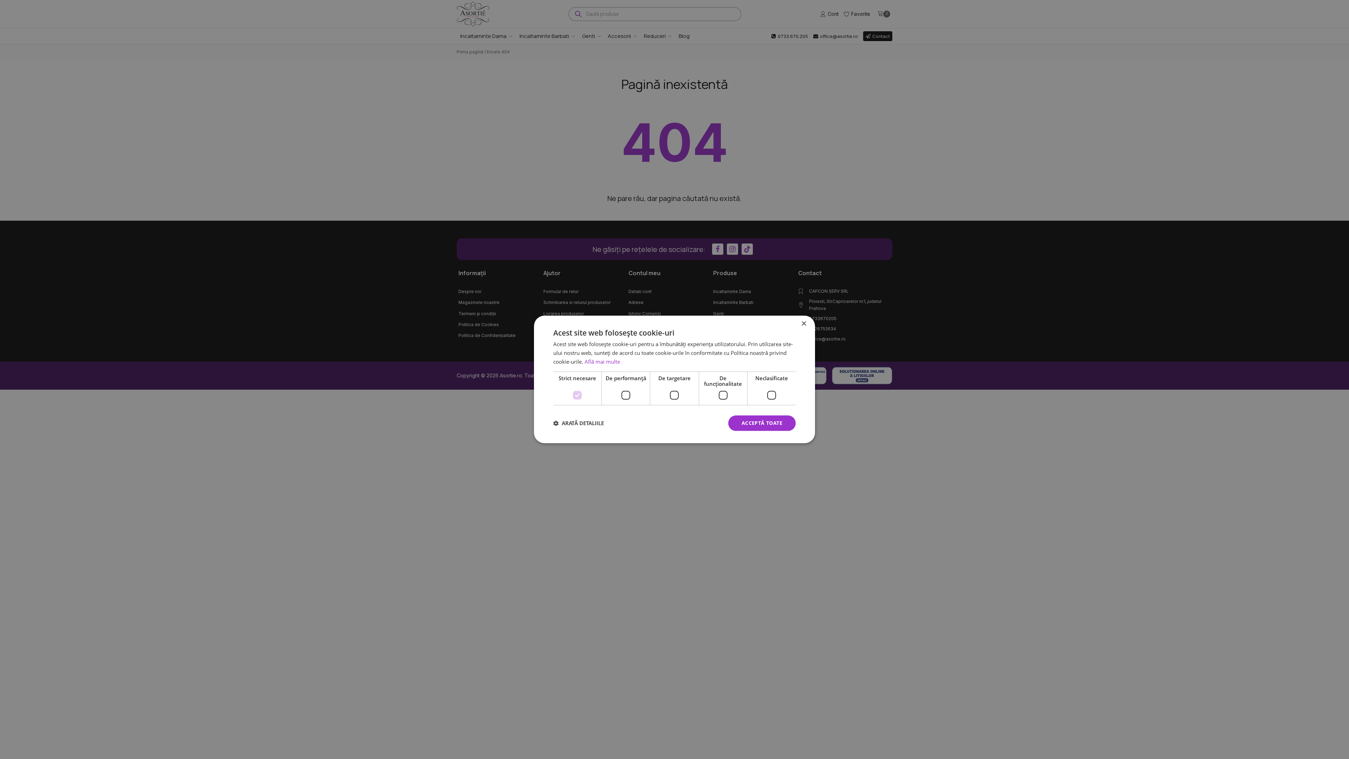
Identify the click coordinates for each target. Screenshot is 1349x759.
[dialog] (674, 379)
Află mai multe (602, 361)
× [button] (803, 323)
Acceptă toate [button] (762, 423)
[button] (578, 423)
